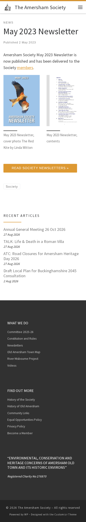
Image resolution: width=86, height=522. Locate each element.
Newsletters (15, 345)
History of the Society (21, 400)
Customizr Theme (65, 514)
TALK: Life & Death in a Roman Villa (33, 241)
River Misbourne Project (22, 359)
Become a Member (20, 433)
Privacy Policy (16, 426)
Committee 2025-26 (20, 332)
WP (26, 514)
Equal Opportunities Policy (24, 420)
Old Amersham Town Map (23, 352)
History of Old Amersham (23, 406)
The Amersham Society (34, 508)
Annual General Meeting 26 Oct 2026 (34, 229)
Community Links (18, 413)
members (25, 67)
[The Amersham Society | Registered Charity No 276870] (8, 6)
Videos (11, 366)
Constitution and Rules (21, 339)
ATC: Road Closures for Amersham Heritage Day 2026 (41, 256)
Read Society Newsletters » (40, 168)
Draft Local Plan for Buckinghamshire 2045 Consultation (39, 273)
